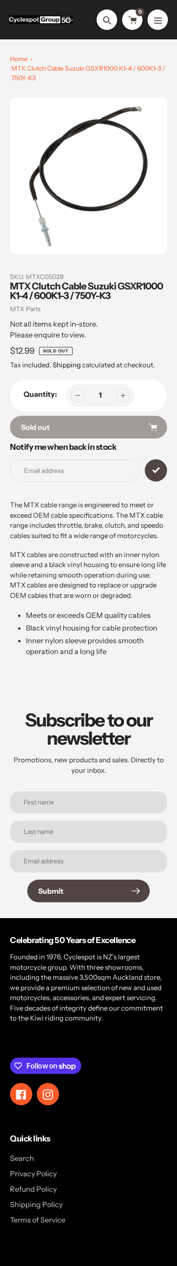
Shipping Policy (36, 1204)
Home (19, 59)
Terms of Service (37, 1219)
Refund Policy (33, 1189)
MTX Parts (25, 309)
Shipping (67, 365)
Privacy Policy (33, 1173)
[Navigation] (158, 20)
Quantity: (40, 394)
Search (22, 1158)
